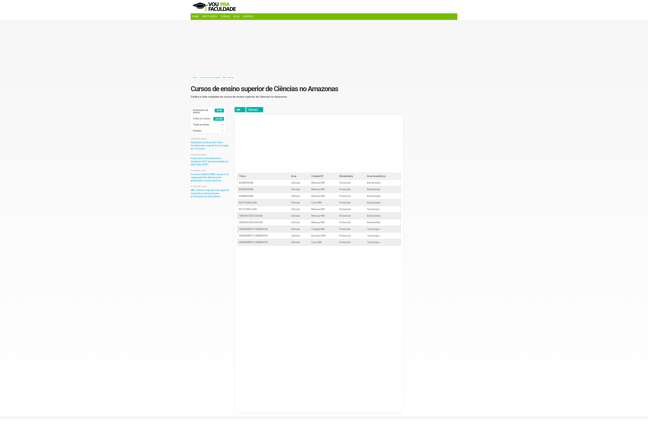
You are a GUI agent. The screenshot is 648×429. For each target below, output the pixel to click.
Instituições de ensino (207, 111)
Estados (197, 130)
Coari (314, 202)
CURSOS (225, 16)
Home (195, 77)
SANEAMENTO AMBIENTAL (253, 229)
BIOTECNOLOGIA (248, 202)
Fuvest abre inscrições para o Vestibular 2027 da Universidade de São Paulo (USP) (209, 161)
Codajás (315, 229)
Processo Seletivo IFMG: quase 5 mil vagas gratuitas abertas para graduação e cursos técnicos (210, 177)
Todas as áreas (201, 124)
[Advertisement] (292, 46)
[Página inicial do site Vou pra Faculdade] (324, 7)
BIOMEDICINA (246, 182)
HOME (195, 16)
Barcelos (316, 235)
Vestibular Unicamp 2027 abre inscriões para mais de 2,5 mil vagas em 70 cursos (210, 145)
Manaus (315, 182)
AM (224, 77)
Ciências (230, 77)
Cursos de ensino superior (210, 77)
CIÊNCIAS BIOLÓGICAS (251, 215)
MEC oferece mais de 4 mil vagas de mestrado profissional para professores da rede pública (210, 193)
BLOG (236, 16)
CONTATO (248, 16)
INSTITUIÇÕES (210, 16)
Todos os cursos (207, 118)
